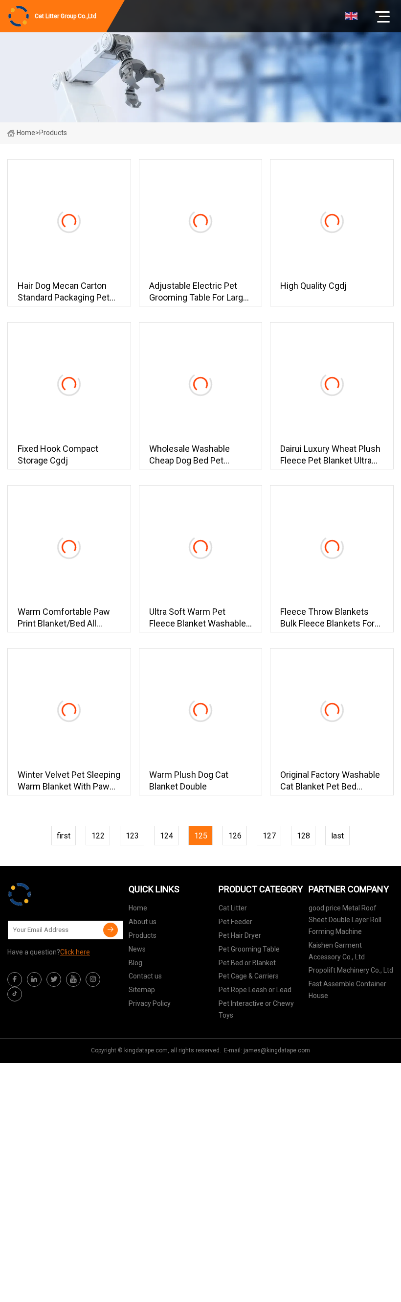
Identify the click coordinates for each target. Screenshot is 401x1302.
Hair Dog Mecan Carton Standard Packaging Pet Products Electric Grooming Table (64, 291)
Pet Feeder (235, 922)
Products (142, 935)
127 (269, 835)
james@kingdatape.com (277, 1050)
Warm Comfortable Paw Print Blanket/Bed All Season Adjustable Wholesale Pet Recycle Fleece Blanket (64, 617)
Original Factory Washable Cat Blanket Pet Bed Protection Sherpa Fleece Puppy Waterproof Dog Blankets (330, 780)
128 (303, 835)
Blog (135, 963)
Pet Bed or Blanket (247, 963)
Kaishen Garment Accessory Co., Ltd (337, 951)
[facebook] (14, 979)
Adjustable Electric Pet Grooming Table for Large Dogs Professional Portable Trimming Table (198, 291)
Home (26, 133)
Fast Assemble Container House (347, 990)
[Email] (110, 930)
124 (166, 835)
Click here (75, 952)
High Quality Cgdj (313, 285)
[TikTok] (14, 994)
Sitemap (142, 990)
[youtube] (73, 979)
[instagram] (93, 979)
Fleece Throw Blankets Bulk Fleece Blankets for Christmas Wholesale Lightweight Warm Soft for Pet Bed (327, 617)
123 (132, 835)
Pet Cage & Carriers (249, 976)
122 (98, 835)
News (137, 949)
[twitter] (53, 979)
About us (142, 922)
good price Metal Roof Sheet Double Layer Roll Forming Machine (345, 919)
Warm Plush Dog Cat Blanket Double (188, 780)
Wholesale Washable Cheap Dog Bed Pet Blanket (189, 454)
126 (235, 835)
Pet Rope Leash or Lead (255, 990)
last (337, 835)
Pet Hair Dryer (240, 935)
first (63, 835)
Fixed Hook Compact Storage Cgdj (58, 454)
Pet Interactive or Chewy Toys (256, 1009)
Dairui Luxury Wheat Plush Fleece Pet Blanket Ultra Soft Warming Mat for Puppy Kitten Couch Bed (330, 454)
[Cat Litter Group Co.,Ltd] (56, 894)
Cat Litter (233, 908)
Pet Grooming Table (249, 949)
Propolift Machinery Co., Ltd (351, 970)
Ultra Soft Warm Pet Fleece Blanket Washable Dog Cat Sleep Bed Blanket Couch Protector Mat (200, 617)
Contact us (145, 976)
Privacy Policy (150, 1003)
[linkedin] (34, 979)
